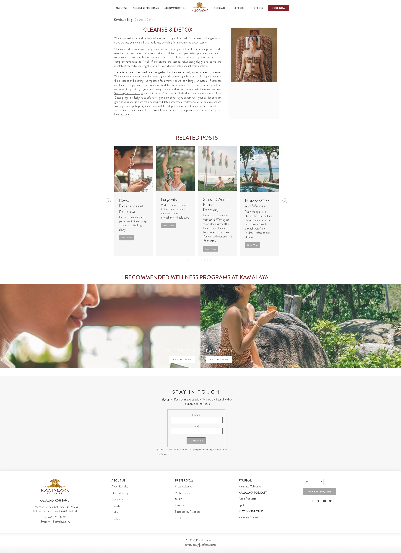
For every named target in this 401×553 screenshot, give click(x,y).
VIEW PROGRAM (182, 359)
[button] (108, 200)
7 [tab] (207, 260)
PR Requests (182, 493)
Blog (129, 20)
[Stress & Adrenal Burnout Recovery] (217, 168)
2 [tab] (191, 260)
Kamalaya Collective (250, 486)
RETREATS (219, 8)
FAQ (178, 518)
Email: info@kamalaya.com (55, 522)
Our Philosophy (120, 493)
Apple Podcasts (247, 499)
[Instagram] (312, 501)
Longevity (169, 199)
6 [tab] (204, 260)
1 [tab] (188, 260)
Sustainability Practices (187, 512)
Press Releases (183, 486)
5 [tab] (201, 260)
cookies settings (208, 545)
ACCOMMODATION (175, 8)
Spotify (243, 505)
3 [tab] (195, 260)
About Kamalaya (121, 486)
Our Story (117, 499)
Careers (179, 505)
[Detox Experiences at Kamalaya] (133, 169)
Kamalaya (119, 20)
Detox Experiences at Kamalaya (131, 206)
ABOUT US (121, 8)
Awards (116, 506)
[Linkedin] (318, 501)
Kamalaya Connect (249, 517)
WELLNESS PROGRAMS (146, 8)
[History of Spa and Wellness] (259, 169)
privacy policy (192, 545)
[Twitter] (330, 501)
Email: (196, 426)
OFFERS (258, 8)
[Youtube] (324, 501)
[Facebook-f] (306, 501)
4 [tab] (198, 260)
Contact (116, 519)
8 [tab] (210, 260)
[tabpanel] (134, 201)
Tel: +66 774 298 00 (55, 517)
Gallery (115, 512)
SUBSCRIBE (196, 440)
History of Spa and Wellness (257, 203)
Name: (196, 414)
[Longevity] (175, 168)
